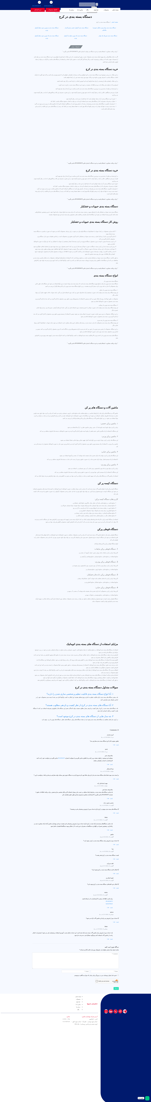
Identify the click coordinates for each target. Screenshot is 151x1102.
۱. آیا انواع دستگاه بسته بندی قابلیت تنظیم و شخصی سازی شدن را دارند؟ (80, 694)
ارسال (116, 988)
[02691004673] (51, 2)
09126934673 (36, 6)
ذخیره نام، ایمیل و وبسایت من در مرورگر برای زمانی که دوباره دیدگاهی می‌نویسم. (95, 975)
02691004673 (48, 6)
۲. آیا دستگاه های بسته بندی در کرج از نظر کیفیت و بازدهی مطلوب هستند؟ (79, 705)
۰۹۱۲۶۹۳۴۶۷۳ (66, 1021)
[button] (105, 10)
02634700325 (109, 903)
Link (114, 744)
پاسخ (117, 744)
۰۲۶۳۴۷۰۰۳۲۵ (66, 1019)
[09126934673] (39, 2)
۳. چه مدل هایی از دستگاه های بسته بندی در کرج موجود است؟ (85, 716)
